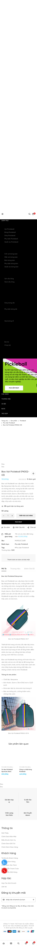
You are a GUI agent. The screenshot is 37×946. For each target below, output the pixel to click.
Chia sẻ (33, 527)
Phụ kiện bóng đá (10, 309)
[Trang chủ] (3, 943)
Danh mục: (5, 544)
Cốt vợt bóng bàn (10, 254)
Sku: (2, 541)
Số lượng (4, 511)
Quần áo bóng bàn (11, 267)
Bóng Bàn (8, 250)
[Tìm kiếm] (29, 214)
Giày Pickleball (9, 235)
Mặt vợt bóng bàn (11, 257)
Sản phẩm (14, 420)
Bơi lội (6, 342)
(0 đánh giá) (31, 479)
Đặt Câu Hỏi (19, 527)
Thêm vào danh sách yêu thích (33, 473)
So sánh (7, 527)
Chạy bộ (7, 345)
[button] (18, 464)
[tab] (3, 569)
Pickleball (8, 225)
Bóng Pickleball (10, 232)
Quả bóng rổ (9, 321)
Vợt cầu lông (9, 279)
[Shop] (11, 943)
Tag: (3, 548)
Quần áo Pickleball (11, 242)
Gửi (33, 899)
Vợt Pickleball (9, 229)
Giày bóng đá (9, 303)
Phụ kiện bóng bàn (11, 263)
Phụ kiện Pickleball (11, 239)
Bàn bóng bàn (9, 260)
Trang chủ (4, 420)
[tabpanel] (18, 656)
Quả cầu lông (9, 282)
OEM (13, 550)
